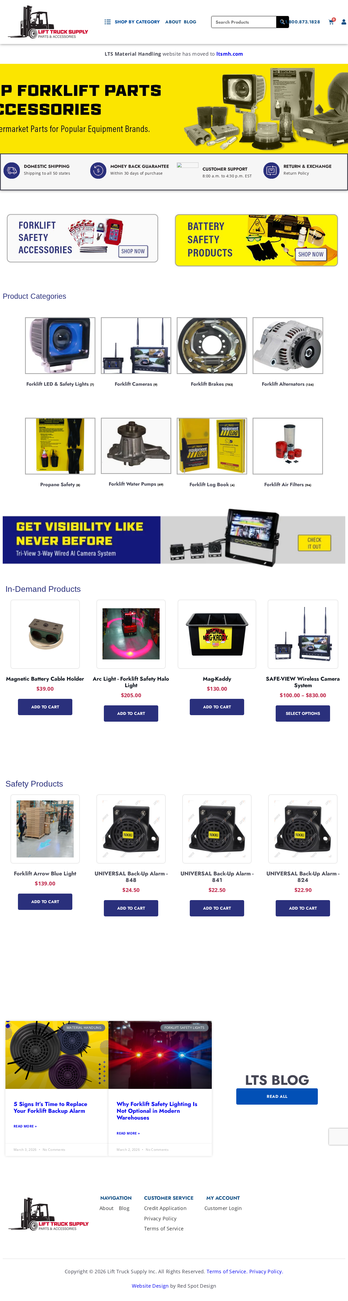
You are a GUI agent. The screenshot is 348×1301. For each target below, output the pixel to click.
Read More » (25, 1126)
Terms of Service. (227, 1271)
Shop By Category (137, 22)
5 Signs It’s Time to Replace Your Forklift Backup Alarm (50, 1107)
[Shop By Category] (108, 22)
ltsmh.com (229, 54)
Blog (190, 21)
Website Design (150, 1286)
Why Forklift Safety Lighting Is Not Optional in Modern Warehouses (157, 1111)
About (173, 21)
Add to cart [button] (45, 707)
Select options (303, 714)
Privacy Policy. (266, 1271)
